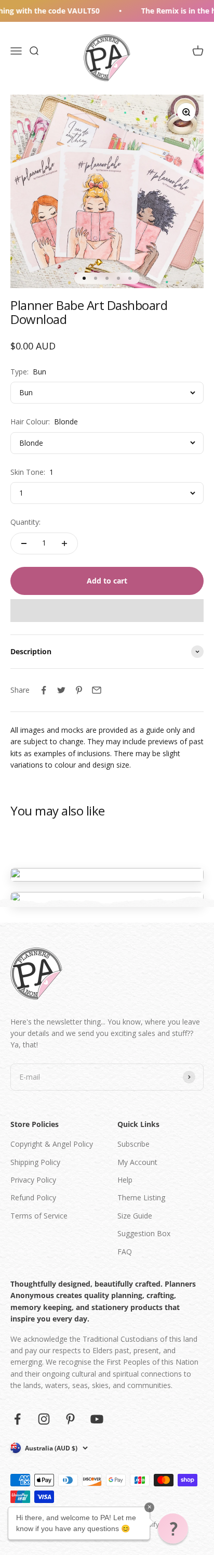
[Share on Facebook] (43, 690)
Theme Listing (141, 1197)
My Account (137, 1162)
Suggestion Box (143, 1233)
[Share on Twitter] (61, 690)
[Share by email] (96, 690)
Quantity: (25, 522)
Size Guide (134, 1216)
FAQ (124, 1251)
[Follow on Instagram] (44, 1419)
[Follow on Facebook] (17, 1419)
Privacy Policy (33, 1180)
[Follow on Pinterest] (70, 1419)
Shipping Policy (35, 1162)
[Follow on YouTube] (97, 1419)
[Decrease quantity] (24, 543)
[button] (107, 610)
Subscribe (133, 1144)
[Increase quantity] (64, 543)
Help (124, 1180)
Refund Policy (33, 1197)
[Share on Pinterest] (79, 690)
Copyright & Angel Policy (51, 1144)
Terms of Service (39, 1216)
